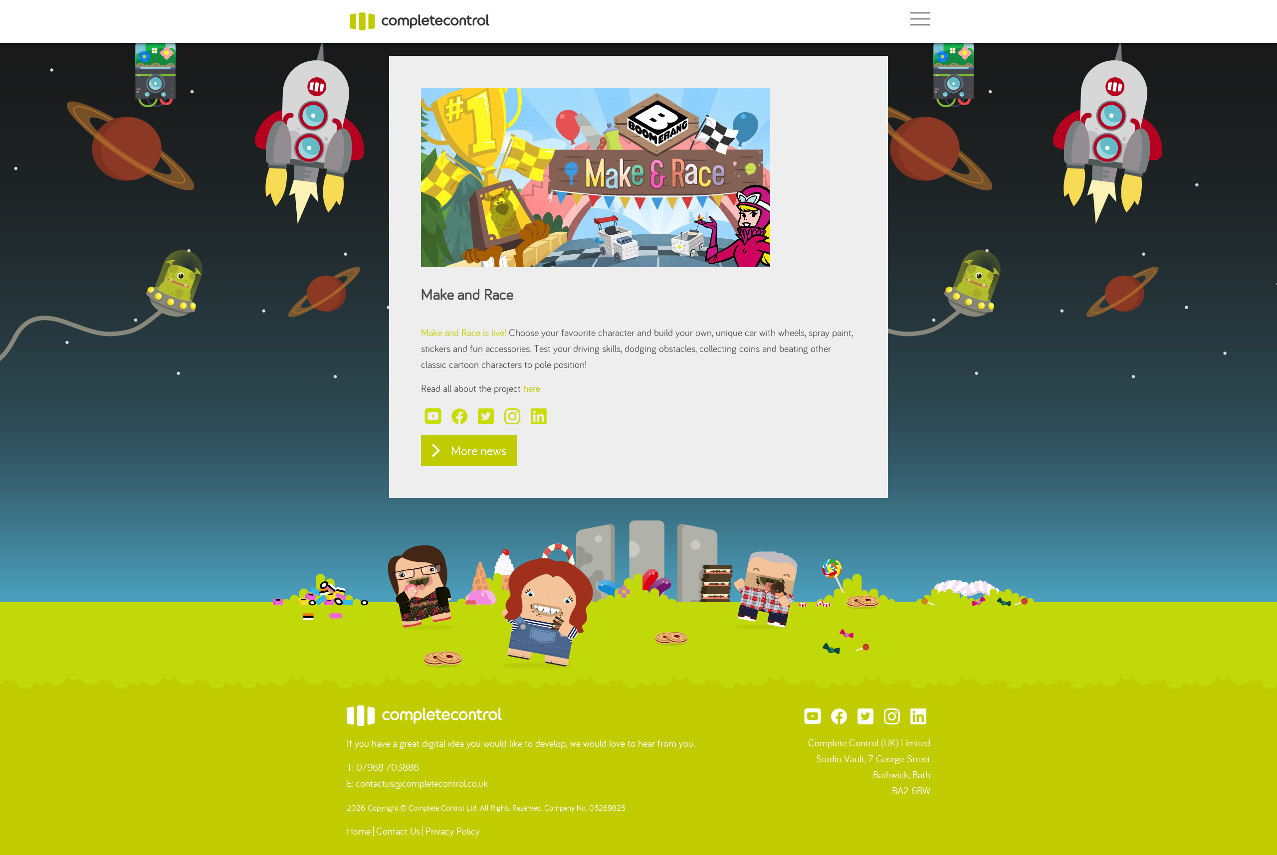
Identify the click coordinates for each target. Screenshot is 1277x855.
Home (359, 831)
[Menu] (920, 20)
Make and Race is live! (463, 332)
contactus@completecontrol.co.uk (422, 783)
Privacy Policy (453, 831)
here (531, 388)
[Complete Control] (420, 20)
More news (479, 450)
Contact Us (398, 831)
